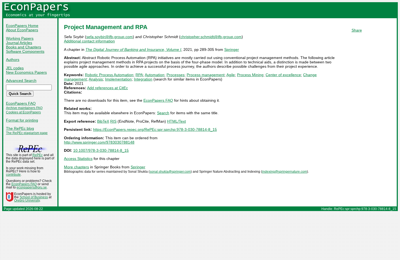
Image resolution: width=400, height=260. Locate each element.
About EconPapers (22, 30)
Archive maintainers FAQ (24, 108)
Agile (230, 75)
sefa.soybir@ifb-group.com (109, 37)
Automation (154, 75)
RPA (139, 75)
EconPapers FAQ (21, 103)
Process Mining (250, 75)
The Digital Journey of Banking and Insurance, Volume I (133, 49)
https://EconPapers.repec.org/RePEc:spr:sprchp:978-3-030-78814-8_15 (155, 129)
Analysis (96, 79)
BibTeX (103, 121)
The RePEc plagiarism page (27, 133)
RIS (113, 121)
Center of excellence (283, 75)
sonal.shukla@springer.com (170, 171)
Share (357, 30)
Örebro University (27, 200)
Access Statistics (78, 158)
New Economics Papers (26, 72)
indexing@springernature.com (284, 171)
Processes (175, 75)
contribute (13, 174)
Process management (205, 75)
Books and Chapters (23, 47)
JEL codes (15, 68)
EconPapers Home (22, 25)
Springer (231, 49)
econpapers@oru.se (32, 187)
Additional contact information (89, 41)
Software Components (25, 51)
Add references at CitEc (107, 88)
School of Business (34, 197)
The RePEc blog (20, 128)
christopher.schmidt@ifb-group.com (211, 37)
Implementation (118, 79)
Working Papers (19, 38)
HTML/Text (176, 121)
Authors (12, 59)
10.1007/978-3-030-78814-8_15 (101, 150)
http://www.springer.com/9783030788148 (99, 142)
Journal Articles (19, 43)
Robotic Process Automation (109, 75)
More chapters (76, 167)
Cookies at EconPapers (23, 112)
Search (163, 113)
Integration (143, 79)
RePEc (37, 155)
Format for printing (22, 120)
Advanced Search (21, 80)
